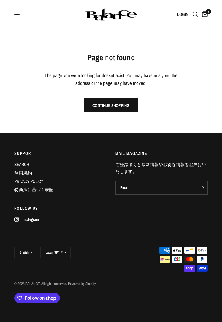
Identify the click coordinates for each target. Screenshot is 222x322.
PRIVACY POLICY (28, 181)
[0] (204, 14)
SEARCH (21, 164)
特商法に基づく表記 (33, 190)
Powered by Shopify (82, 283)
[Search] (195, 14)
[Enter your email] (202, 188)
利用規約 (23, 173)
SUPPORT (24, 153)
